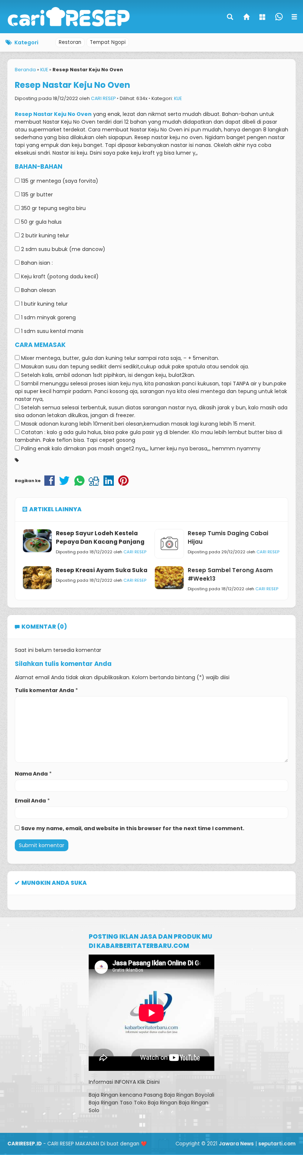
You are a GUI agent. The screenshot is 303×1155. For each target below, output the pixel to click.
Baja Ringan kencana (115, 1095)
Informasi (101, 1082)
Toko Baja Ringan (155, 1102)
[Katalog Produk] (263, 17)
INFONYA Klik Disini (137, 1082)
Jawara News (236, 1143)
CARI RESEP (103, 98)
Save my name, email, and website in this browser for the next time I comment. (132, 828)
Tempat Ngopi (108, 42)
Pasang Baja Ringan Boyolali (179, 1095)
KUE (178, 98)
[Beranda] (246, 17)
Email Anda (30, 800)
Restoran (70, 42)
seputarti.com (277, 1143)
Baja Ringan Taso (110, 1102)
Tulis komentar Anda (44, 690)
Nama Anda (31, 773)
